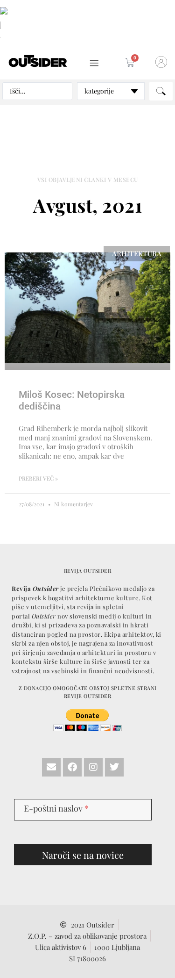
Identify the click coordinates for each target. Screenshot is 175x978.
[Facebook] (72, 767)
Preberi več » (38, 478)
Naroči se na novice (83, 855)
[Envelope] (51, 767)
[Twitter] (114, 767)
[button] (94, 63)
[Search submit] (161, 91)
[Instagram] (93, 767)
